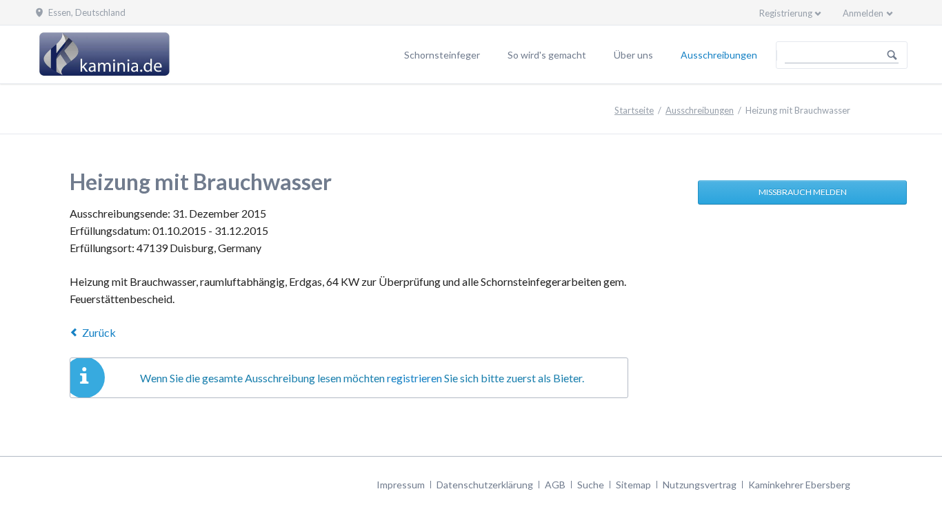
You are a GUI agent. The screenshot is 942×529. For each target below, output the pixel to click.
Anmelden (863, 13)
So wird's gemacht (547, 55)
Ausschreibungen (719, 55)
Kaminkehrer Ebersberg (799, 484)
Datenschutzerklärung (485, 484)
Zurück (99, 332)
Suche (590, 484)
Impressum (401, 484)
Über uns (633, 55)
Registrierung (785, 13)
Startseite (634, 110)
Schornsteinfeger (442, 55)
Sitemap (633, 484)
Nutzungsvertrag (699, 484)
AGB (555, 484)
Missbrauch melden (803, 192)
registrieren (414, 377)
